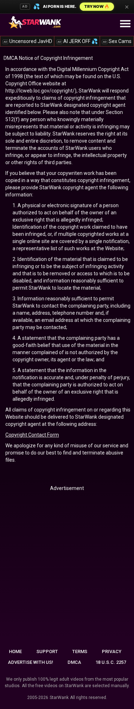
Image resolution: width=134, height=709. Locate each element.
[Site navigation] (125, 24)
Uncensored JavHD (28, 41)
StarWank (59, 697)
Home (15, 651)
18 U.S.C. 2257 (110, 662)
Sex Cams (117, 41)
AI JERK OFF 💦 (78, 41)
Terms (79, 651)
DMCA (74, 662)
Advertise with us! (30, 662)
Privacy (111, 651)
